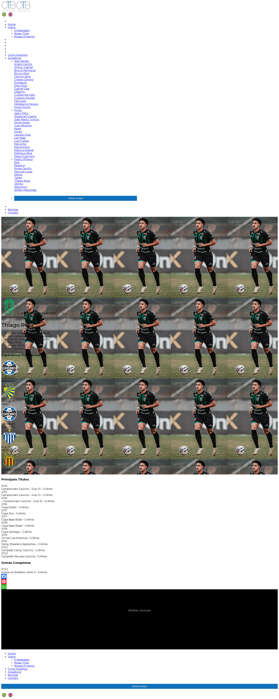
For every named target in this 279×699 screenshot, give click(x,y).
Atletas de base (75, 198)
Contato (13, 212)
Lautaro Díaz (22, 134)
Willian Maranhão (25, 190)
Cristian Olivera (23, 79)
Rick (17, 162)
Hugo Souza (22, 107)
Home (12, 24)
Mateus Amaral (24, 150)
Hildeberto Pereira (26, 104)
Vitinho (18, 183)
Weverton (20, 187)
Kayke (18, 131)
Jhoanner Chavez (25, 116)
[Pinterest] (139, 581)
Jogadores (14, 58)
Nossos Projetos (24, 36)
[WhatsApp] (139, 586)
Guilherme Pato (24, 94)
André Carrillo (23, 64)
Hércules (20, 101)
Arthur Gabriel (23, 67)
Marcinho (20, 144)
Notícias (13, 209)
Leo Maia (19, 137)
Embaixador (22, 30)
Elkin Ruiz (20, 85)
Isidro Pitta (21, 113)
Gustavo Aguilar (24, 98)
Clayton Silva (22, 76)
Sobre (12, 27)
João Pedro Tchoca (26, 119)
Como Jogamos (17, 55)
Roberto (19, 165)
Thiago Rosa (22, 180)
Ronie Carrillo (22, 168)
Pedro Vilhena (23, 159)
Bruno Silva (21, 73)
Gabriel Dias (21, 88)
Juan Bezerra (22, 125)
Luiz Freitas (21, 140)
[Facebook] (139, 576)
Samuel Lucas (23, 171)
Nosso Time (21, 33)
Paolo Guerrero (24, 156)
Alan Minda (21, 61)
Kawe (17, 128)
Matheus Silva (23, 153)
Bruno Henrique (25, 70)
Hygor (18, 110)
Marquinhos (22, 147)
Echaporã (20, 82)
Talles (18, 177)
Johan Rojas (22, 122)
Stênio (18, 174)
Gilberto (19, 91)
